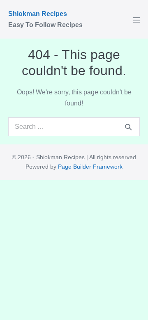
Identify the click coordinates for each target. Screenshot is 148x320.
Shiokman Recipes (37, 13)
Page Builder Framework (90, 166)
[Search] (128, 126)
